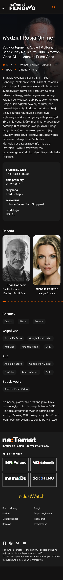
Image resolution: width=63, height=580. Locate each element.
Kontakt (7, 524)
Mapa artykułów (43, 513)
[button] (4, 301)
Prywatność (40, 524)
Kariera (6, 513)
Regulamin (40, 518)
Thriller (23, 321)
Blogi (37, 508)
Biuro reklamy (10, 508)
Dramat (8, 321)
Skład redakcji (10, 518)
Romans (39, 321)
